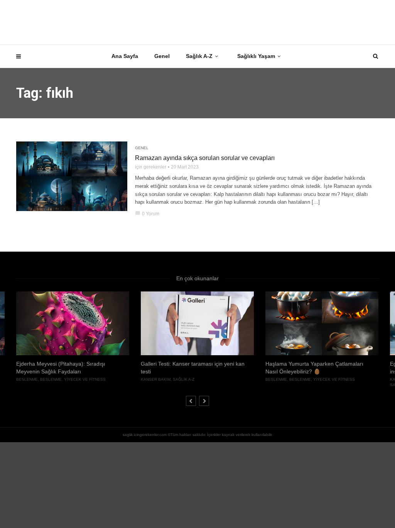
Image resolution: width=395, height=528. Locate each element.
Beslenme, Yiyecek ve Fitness (73, 379)
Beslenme (27, 379)
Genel (162, 56)
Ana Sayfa (124, 56)
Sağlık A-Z (199, 56)
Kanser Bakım (155, 379)
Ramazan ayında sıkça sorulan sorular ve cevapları (205, 158)
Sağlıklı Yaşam (256, 56)
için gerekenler (150, 167)
